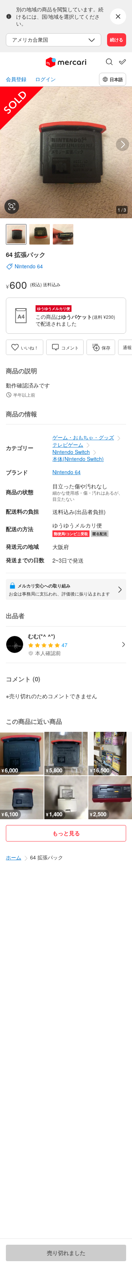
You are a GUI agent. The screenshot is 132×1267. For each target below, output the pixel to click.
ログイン (45, 79)
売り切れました (66, 1253)
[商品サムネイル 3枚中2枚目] (39, 234)
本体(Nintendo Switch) (78, 458)
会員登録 (16, 79)
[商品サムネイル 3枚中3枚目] (63, 234)
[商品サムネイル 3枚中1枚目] (16, 234)
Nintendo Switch (71, 451)
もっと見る (66, 833)
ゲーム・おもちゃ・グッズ (83, 437)
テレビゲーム (67, 444)
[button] (109, 62)
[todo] (122, 61)
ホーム (13, 857)
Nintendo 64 (66, 472)
